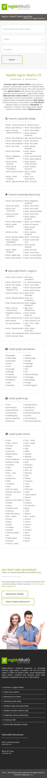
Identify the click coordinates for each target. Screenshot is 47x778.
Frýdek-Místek (11, 538)
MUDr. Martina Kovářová (30, 218)
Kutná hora (10, 451)
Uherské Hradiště (12, 533)
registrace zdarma (15, 594)
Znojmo (28, 522)
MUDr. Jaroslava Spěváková (12, 215)
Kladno (9, 448)
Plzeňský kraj (29, 407)
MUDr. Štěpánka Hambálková (12, 241)
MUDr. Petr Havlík (31, 143)
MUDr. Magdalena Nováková (13, 157)
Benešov (9, 446)
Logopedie (29, 366)
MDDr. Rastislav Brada (14, 336)
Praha (8, 405)
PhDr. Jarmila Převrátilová (11, 167)
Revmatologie (30, 380)
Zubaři (8, 382)
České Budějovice (13, 459)
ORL (26, 372)
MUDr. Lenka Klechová (14, 125)
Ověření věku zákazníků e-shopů (15, 724)
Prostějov (10, 527)
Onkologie (10, 372)
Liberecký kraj (11, 413)
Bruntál (27, 535)
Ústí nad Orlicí (30, 505)
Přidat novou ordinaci (11, 692)
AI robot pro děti (9, 720)
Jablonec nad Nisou (13, 492)
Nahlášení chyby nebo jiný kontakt (16, 706)
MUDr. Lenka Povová (14, 245)
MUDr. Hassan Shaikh (33, 288)
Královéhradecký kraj (32, 413)
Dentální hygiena (31, 385)
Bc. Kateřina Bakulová (33, 282)
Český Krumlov (30, 459)
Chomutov (28, 481)
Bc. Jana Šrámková (13, 323)
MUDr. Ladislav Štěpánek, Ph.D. (12, 289)
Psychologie (29, 377)
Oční (26, 369)
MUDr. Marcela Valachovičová (12, 309)
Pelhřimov (10, 511)
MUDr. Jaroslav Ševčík (14, 171)
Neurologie (10, 369)
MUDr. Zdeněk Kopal (14, 141)
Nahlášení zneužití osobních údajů (16, 710)
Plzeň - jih (28, 470)
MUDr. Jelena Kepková (33, 159)
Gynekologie (11, 361)
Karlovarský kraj (12, 410)
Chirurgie (28, 361)
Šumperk (9, 530)
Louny (27, 484)
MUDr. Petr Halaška (13, 285)
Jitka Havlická (11, 321)
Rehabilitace (10, 380)
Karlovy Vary (11, 478)
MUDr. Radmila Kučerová (30, 167)
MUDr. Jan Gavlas (12, 206)
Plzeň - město (30, 440)
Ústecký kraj (29, 410)
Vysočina (28, 415)
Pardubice (28, 503)
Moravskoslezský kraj (32, 421)
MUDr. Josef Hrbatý (32, 285)
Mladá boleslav (11, 454)
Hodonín (28, 519)
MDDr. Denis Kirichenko (29, 294)
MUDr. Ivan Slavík (12, 146)
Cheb (26, 476)
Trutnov (27, 500)
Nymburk (28, 454)
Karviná (27, 538)
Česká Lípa (29, 489)
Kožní (8, 366)
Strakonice (28, 465)
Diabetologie (11, 358)
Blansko (28, 514)
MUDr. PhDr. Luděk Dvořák (32, 324)
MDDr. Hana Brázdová (14, 333)
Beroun (27, 446)
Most (8, 486)
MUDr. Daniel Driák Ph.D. (32, 241)
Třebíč (27, 511)
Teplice (27, 486)
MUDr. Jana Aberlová (14, 128)
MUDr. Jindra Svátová (14, 277)
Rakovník (28, 457)
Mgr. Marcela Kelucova (33, 138)
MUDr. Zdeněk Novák (14, 328)
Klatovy (9, 470)
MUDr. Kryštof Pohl (13, 282)
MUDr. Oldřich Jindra (13, 222)
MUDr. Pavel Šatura (32, 252)
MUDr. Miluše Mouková (11, 251)
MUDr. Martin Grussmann (30, 329)
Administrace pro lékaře (12, 697)
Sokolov (28, 478)
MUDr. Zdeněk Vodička (14, 298)
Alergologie (10, 355)
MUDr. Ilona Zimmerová (10, 209)
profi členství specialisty (18, 602)
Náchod (27, 497)
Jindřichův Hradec (12, 462)
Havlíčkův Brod (11, 508)
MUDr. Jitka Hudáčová (14, 143)
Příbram (9, 457)
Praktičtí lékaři (11, 377)
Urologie (28, 382)
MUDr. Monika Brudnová (30, 314)
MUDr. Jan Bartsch (31, 141)
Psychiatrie (10, 385)
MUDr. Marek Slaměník (33, 211)
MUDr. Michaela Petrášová (31, 134)
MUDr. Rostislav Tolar (14, 293)
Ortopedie (10, 374)
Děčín (8, 481)
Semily (8, 495)
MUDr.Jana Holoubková (29, 278)
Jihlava (27, 508)
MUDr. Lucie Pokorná (32, 222)
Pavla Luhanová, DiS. (32, 321)
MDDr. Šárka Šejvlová (33, 333)
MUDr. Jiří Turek (7, 751)
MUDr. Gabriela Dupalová (30, 233)
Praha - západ (30, 443)
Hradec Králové (30, 495)
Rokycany (28, 473)
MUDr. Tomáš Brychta (33, 255)
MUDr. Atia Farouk (13, 151)
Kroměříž (28, 530)
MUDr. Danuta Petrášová (30, 152)
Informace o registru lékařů (13, 687)
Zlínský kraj (10, 421)
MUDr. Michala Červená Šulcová (31, 163)
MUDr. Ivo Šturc (12, 232)
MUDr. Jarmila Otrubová (11, 225)
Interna (9, 363)
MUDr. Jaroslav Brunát (33, 156)
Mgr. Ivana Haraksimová (29, 309)
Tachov (9, 476)
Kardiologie (29, 363)
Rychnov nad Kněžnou (14, 500)
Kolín (26, 448)
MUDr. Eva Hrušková (32, 318)
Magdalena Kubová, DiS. (13, 314)
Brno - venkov (30, 516)
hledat (12, 60)
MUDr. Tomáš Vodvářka (11, 177)
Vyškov (9, 522)
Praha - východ (11, 443)
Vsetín (27, 533)
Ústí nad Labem (12, 489)
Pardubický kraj (12, 415)
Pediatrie (28, 355)
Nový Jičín (10, 541)
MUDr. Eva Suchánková (29, 299)
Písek (27, 462)
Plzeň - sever (11, 473)
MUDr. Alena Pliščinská (33, 258)
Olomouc (28, 524)
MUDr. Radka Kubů (13, 255)
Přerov (27, 527)
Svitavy (9, 505)
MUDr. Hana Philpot (32, 130)
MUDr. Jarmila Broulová (11, 163)
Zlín (7, 535)
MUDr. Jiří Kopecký (31, 224)
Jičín (7, 497)
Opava (27, 541)
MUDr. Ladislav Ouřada (30, 172)
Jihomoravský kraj (13, 418)
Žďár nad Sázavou (13, 514)
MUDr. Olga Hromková (14, 181)
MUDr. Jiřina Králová (13, 258)
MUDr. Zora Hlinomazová (29, 177)
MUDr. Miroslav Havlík (14, 237)
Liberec (27, 492)
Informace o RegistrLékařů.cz (34, 18)
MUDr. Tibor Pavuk (32, 206)
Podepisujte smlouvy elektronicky (15, 715)
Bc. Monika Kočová (32, 125)
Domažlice (29, 467)
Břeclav (9, 519)
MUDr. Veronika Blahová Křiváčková (13, 131)
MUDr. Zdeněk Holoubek (30, 147)
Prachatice (10, 465)
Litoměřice (10, 484)
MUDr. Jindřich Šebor (32, 290)
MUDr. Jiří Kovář (31, 181)
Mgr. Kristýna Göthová (14, 303)
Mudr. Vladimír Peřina (14, 318)
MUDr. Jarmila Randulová (30, 228)
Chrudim (9, 503)
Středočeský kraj (31, 405)
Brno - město (11, 516)
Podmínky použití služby (12, 701)
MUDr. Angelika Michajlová (30, 304)
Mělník (27, 451)
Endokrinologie (30, 358)
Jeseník (9, 524)
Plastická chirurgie (31, 374)
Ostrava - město (12, 543)
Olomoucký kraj (30, 418)
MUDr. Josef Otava (32, 214)
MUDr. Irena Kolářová (33, 128)
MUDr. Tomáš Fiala (32, 237)
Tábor (8, 467)
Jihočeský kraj (11, 407)
